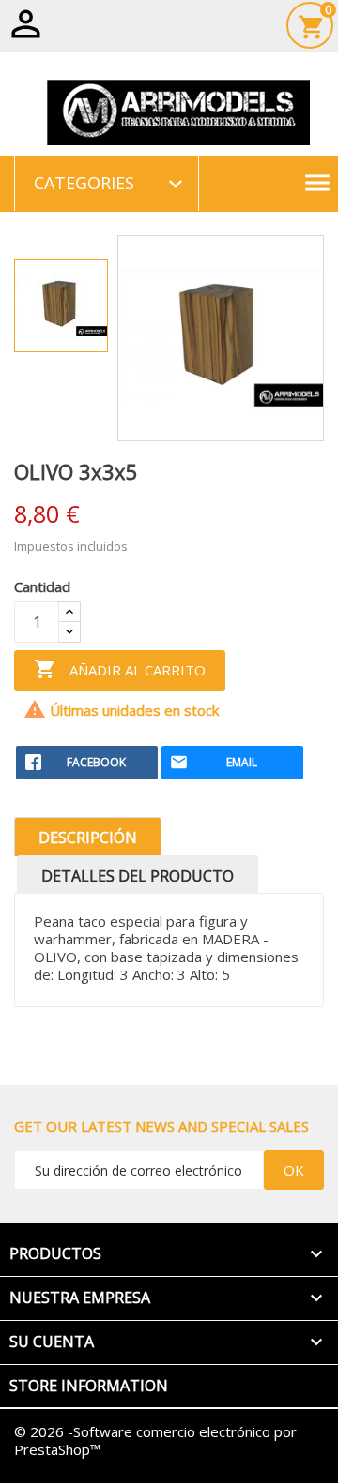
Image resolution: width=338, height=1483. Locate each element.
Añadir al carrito (120, 669)
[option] (61, 305)
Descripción (87, 837)
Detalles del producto (137, 876)
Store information (88, 1385)
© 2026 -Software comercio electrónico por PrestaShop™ (155, 1440)
